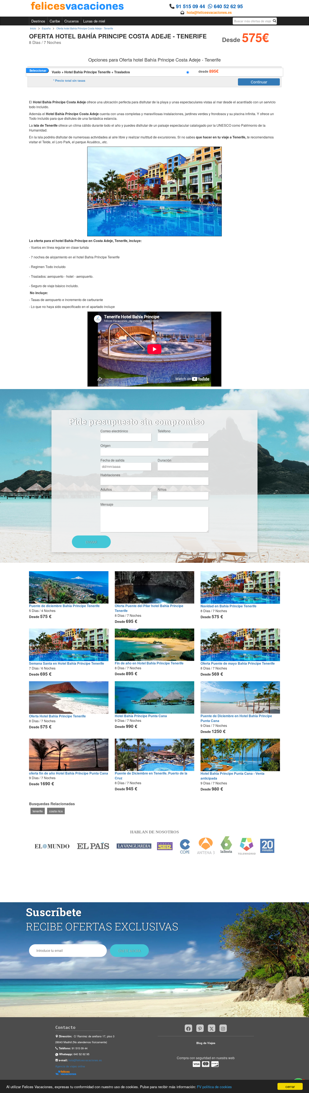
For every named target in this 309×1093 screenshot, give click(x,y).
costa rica (56, 811)
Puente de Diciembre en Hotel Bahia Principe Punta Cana (236, 718)
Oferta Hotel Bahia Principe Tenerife (57, 716)
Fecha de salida (112, 460)
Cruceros (71, 21)
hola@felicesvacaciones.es (209, 12)
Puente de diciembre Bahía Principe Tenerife (64, 605)
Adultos (106, 489)
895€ (213, 71)
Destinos (38, 21)
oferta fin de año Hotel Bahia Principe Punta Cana (68, 773)
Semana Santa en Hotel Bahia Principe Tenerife (66, 663)
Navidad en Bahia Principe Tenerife (228, 606)
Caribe (55, 21)
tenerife (38, 811)
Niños (162, 489)
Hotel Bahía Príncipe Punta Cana (141, 715)
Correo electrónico (114, 431)
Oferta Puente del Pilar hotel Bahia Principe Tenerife (149, 608)
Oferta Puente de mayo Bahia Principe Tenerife (238, 663)
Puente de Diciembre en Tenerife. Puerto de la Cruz (151, 775)
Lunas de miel (94, 21)
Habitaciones (110, 475)
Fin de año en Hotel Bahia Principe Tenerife (149, 663)
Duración (164, 460)
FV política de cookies (214, 1086)
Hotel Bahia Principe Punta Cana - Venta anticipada (232, 776)
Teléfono (164, 431)
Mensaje (106, 504)
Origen (105, 445)
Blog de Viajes (205, 1043)
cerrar (290, 1086)
